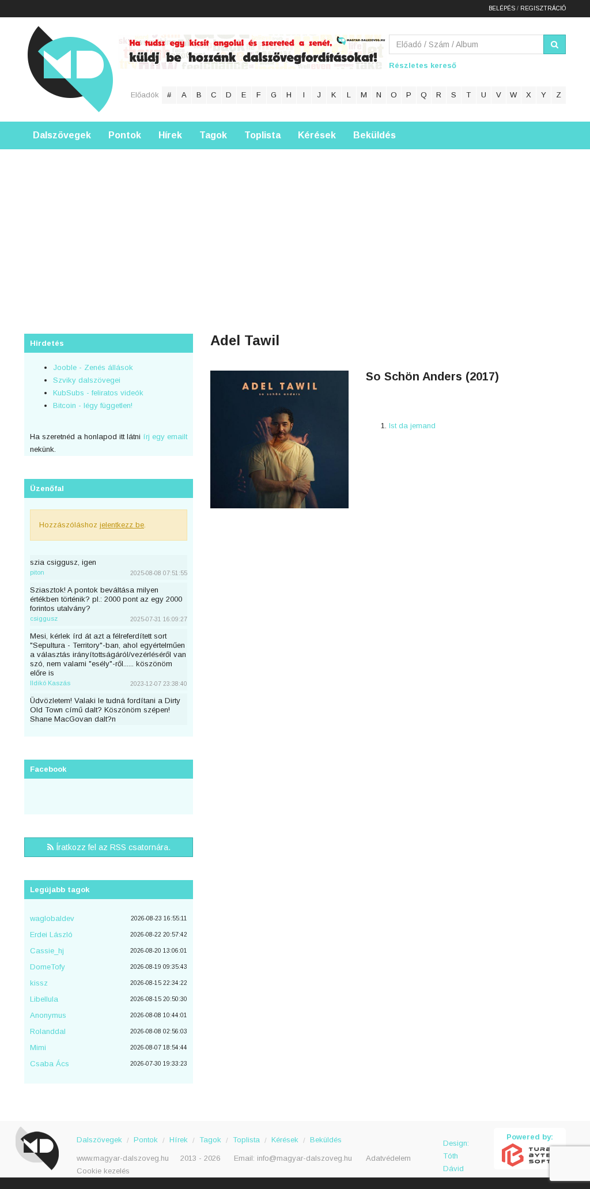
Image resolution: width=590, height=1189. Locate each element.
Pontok (124, 135)
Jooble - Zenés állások (93, 367)
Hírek (170, 135)
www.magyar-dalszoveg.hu (123, 1158)
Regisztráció (543, 8)
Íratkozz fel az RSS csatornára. (112, 847)
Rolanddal (48, 1031)
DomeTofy (47, 966)
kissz (39, 983)
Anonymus (48, 1015)
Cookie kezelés (103, 1171)
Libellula (44, 999)
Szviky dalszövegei (86, 380)
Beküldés (374, 135)
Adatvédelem (388, 1158)
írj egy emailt (164, 436)
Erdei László (51, 934)
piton (37, 572)
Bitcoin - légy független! (93, 405)
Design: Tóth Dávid (456, 1149)
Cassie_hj (47, 950)
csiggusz (44, 618)
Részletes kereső (422, 65)
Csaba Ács (49, 1063)
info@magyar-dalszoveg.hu (304, 1158)
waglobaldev (52, 918)
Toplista (262, 135)
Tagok (213, 135)
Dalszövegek (62, 135)
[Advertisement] (295, 230)
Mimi (38, 1047)
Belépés (502, 8)
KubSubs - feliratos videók (98, 392)
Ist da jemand (412, 425)
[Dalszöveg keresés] (554, 44)
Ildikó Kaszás (50, 683)
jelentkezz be (122, 524)
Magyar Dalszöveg (70, 69)
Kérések (317, 135)
